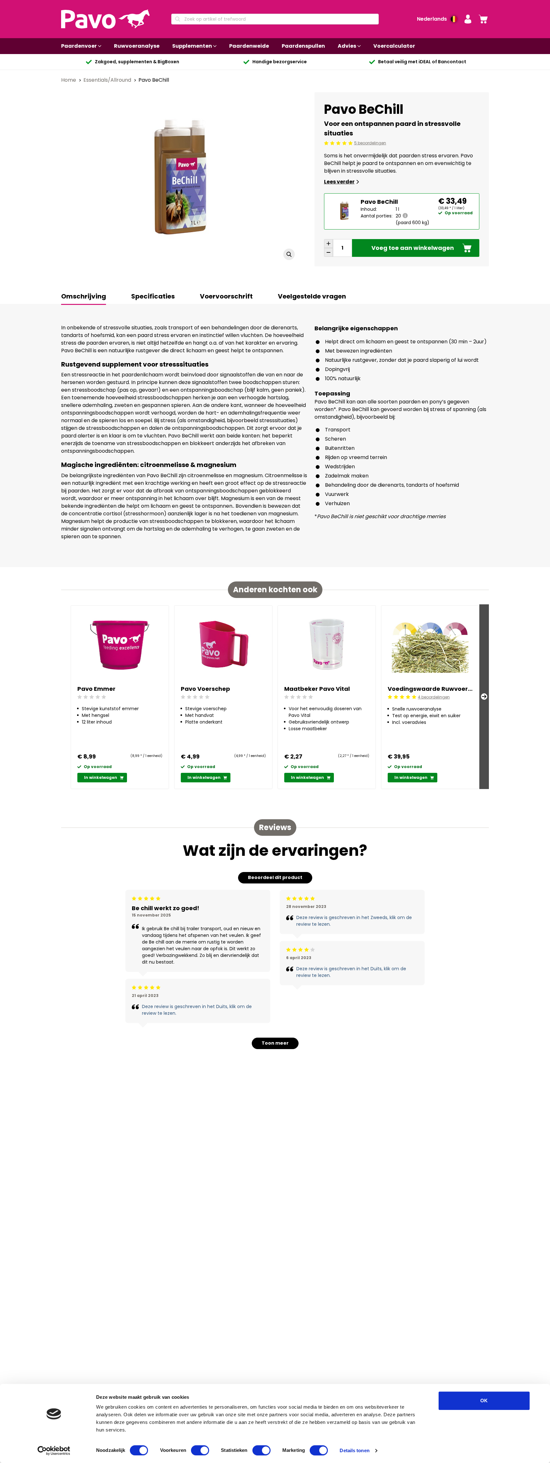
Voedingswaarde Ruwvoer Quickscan (430, 689)
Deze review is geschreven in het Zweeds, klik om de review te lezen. (354, 920)
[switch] (200, 1450)
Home (69, 80)
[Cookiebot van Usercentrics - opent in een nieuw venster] (54, 1450)
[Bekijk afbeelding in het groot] (289, 254)
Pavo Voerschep (205, 689)
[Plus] (328, 243)
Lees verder (339, 181)
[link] (483, 19)
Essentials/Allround (107, 80)
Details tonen (354, 1450)
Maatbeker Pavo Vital (317, 689)
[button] (468, 19)
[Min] (328, 252)
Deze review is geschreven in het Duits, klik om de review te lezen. (197, 1009)
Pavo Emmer (96, 689)
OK (484, 1400)
